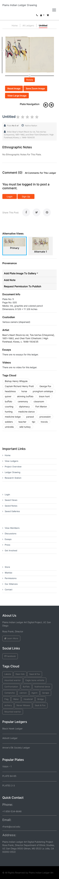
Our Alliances (11, 584)
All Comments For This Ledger (40, 173)
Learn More (12, 638)
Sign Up (26, 196)
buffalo (8, 401)
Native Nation (31, 125)
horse (24, 391)
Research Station (13, 478)
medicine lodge (13, 416)
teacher (22, 421)
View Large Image (16, 95)
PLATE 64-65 (9, 776)
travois (44, 421)
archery (8, 705)
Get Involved (11, 550)
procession (45, 416)
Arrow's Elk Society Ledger (16, 747)
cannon (23, 692)
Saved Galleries (12, 511)
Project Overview (13, 466)
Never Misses (23, 705)
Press (7, 544)
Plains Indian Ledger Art (41, 872)
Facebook (11, 656)
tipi (33, 421)
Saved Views (11, 500)
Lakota (7, 674)
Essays (8, 539)
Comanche (9, 692)
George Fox (45, 386)
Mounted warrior (12, 711)
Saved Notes (11, 505)
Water (16, 699)
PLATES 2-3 (8, 785)
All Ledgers (28, 25)
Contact (8, 589)
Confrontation (11, 686)
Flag (6, 699)
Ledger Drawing (12, 472)
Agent (34, 692)
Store (7, 567)
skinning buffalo (25, 396)
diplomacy (24, 406)
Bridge (40, 699)
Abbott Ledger (9, 738)
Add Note (9, 280)
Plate (13, 125)
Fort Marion (41, 406)
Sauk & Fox (34, 674)
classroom (39, 401)
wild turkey (25, 426)
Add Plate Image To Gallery (20, 273)
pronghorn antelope (43, 391)
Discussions (10, 533)
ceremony (23, 401)
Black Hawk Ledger (12, 728)
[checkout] (48, 16)
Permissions (11, 578)
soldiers (9, 421)
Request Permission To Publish (22, 286)
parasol (30, 416)
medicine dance (26, 411)
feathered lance (42, 686)
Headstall (28, 699)
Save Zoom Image (35, 88)
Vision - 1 (7, 766)
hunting (9, 411)
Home (15, 25)
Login (9, 196)
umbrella (9, 426)
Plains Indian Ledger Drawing (19, 5)
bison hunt (44, 396)
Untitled (43, 25)
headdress (10, 391)
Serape (45, 692)
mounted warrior (12, 680)
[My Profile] (42, 16)
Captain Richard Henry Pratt (19, 386)
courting (9, 406)
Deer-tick (20, 674)
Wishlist (8, 572)
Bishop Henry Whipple (16, 381)
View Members (12, 528)
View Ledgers (11, 461)
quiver (8, 396)
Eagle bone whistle (34, 680)
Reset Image (13, 88)
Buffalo (26, 686)
